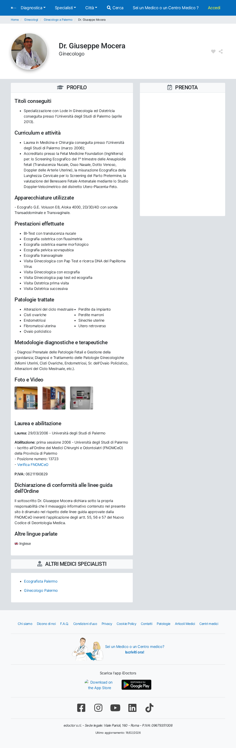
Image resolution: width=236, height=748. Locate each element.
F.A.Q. (64, 624)
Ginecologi (31, 19)
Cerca (118, 7)
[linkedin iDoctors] (132, 707)
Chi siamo (25, 624)
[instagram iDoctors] (98, 707)
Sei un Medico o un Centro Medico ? (166, 7)
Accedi (214, 7)
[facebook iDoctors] (81, 707)
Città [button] (89, 7)
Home (14, 19)
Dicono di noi (46, 624)
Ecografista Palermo (40, 581)
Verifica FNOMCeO (32, 464)
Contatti (146, 624)
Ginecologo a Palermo (58, 19)
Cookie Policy (126, 624)
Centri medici (208, 624)
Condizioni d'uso (85, 624)
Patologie (163, 624)
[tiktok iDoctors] (149, 707)
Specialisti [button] (64, 7)
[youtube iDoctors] (115, 707)
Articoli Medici (185, 624)
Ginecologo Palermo (41, 590)
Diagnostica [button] (31, 7)
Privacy (107, 624)
